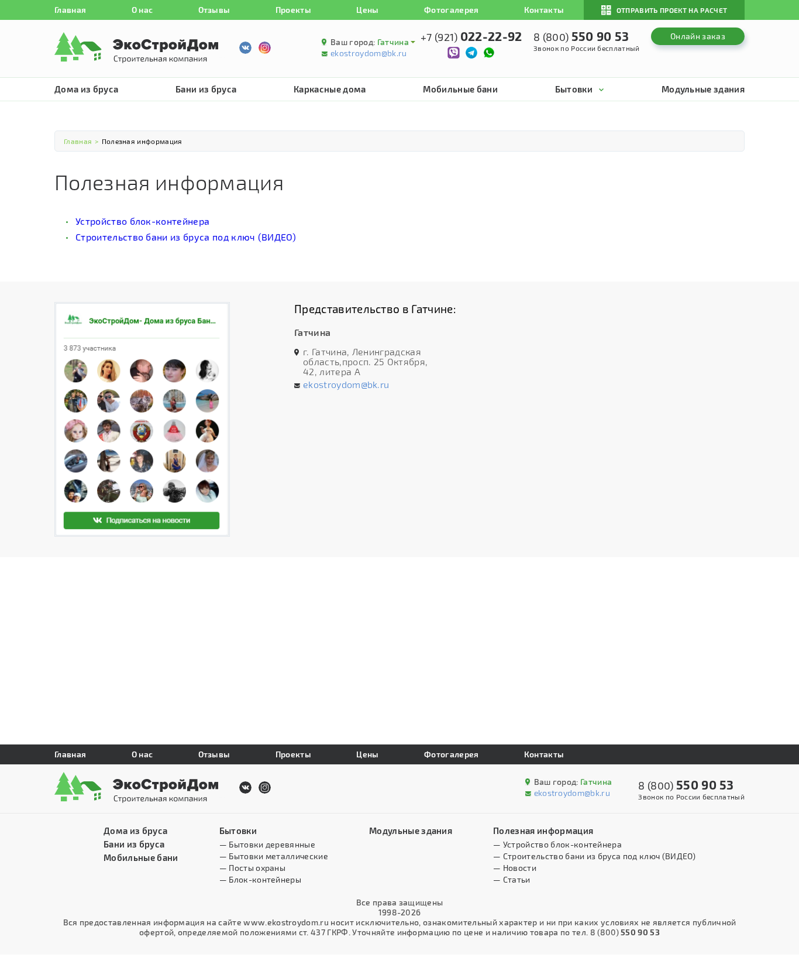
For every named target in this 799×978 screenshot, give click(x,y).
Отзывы (214, 10)
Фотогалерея (451, 10)
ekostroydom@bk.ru (368, 53)
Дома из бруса (86, 89)
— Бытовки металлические (273, 856)
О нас (142, 10)
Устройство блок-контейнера (142, 221)
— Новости (514, 868)
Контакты (544, 10)
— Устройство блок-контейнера (557, 844)
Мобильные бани (460, 89)
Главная (70, 10)
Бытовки (574, 89)
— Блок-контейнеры (260, 879)
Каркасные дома (330, 89)
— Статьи (512, 879)
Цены (367, 10)
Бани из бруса (205, 89)
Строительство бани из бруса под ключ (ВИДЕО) (185, 236)
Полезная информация (543, 830)
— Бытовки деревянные (267, 844)
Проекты (293, 10)
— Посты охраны (252, 868)
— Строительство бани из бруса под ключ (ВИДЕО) (594, 856)
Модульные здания (703, 89)
